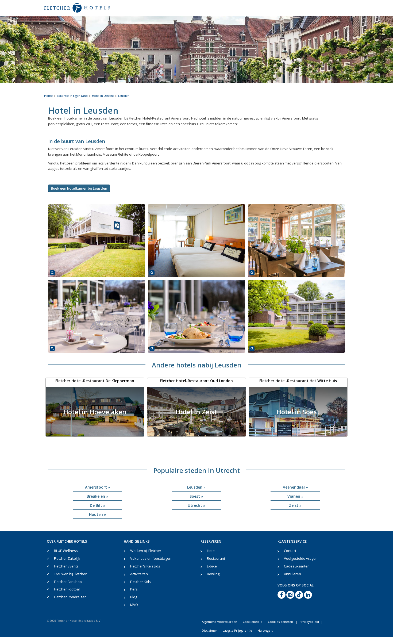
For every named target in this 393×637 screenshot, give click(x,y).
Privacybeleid (309, 622)
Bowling (213, 573)
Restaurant (216, 558)
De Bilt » (97, 505)
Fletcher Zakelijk (67, 558)
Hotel (211, 550)
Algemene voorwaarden (219, 622)
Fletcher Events (66, 566)
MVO (134, 604)
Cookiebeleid (252, 622)
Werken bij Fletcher (145, 550)
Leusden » (196, 487)
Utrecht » (196, 505)
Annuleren (292, 573)
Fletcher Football (67, 589)
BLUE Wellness (66, 550)
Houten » (97, 514)
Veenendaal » (295, 487)
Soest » (196, 496)
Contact (290, 550)
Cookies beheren (281, 622)
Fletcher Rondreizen (70, 596)
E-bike (212, 566)
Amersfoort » (97, 487)
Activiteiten (139, 573)
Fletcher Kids (140, 581)
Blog (133, 596)
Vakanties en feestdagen (150, 558)
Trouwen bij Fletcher (70, 573)
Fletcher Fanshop (68, 581)
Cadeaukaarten (297, 566)
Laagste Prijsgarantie (237, 630)
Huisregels (265, 630)
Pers (134, 589)
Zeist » (295, 505)
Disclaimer (209, 630)
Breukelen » (97, 496)
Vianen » (295, 496)
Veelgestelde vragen (301, 558)
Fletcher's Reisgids (145, 566)
